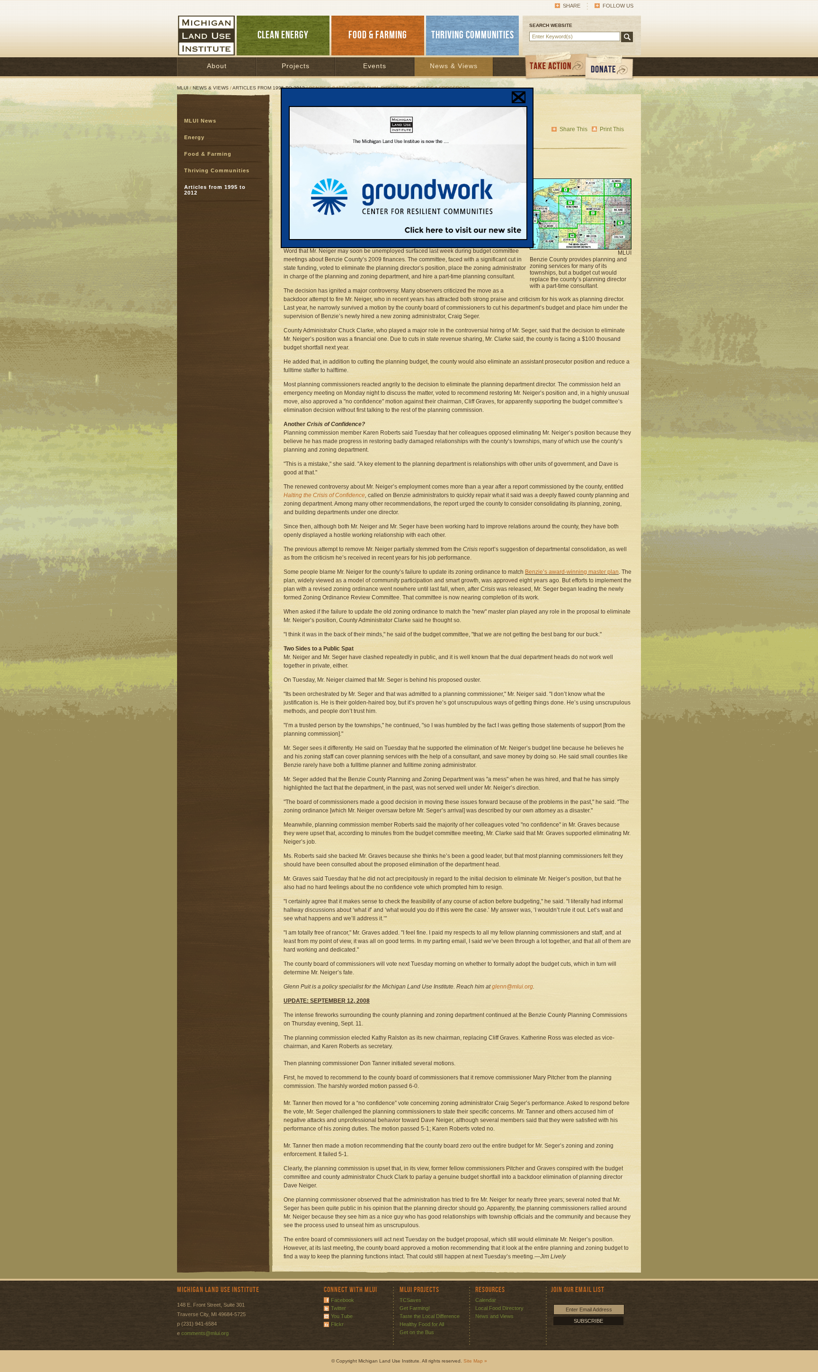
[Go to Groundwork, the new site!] (408, 238)
